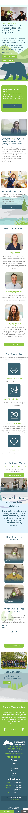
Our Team (7, 682)
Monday (8, 782)
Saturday (8, 791)
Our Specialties (14, 768)
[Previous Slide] (12, 632)
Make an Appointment (9, 56)
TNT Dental (18, 808)
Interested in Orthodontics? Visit (14, 798)
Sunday (7, 792)
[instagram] (19, 757)
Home (14, 763)
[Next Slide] (16, 632)
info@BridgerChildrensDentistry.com (14, 753)
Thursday (8, 787)
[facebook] (12, 757)
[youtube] (15, 757)
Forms (14, 773)
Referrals (14, 775)
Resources (14, 771)
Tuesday (8, 784)
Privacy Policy (16, 807)
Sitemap (10, 807)
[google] (8, 757)
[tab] (11, 729)
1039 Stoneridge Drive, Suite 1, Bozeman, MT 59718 (14, 747)
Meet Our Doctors (8, 60)
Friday (7, 789)
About (14, 766)
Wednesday (8, 785)
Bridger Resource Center (14, 475)
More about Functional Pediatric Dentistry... (14, 103)
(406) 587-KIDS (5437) (14, 750)
